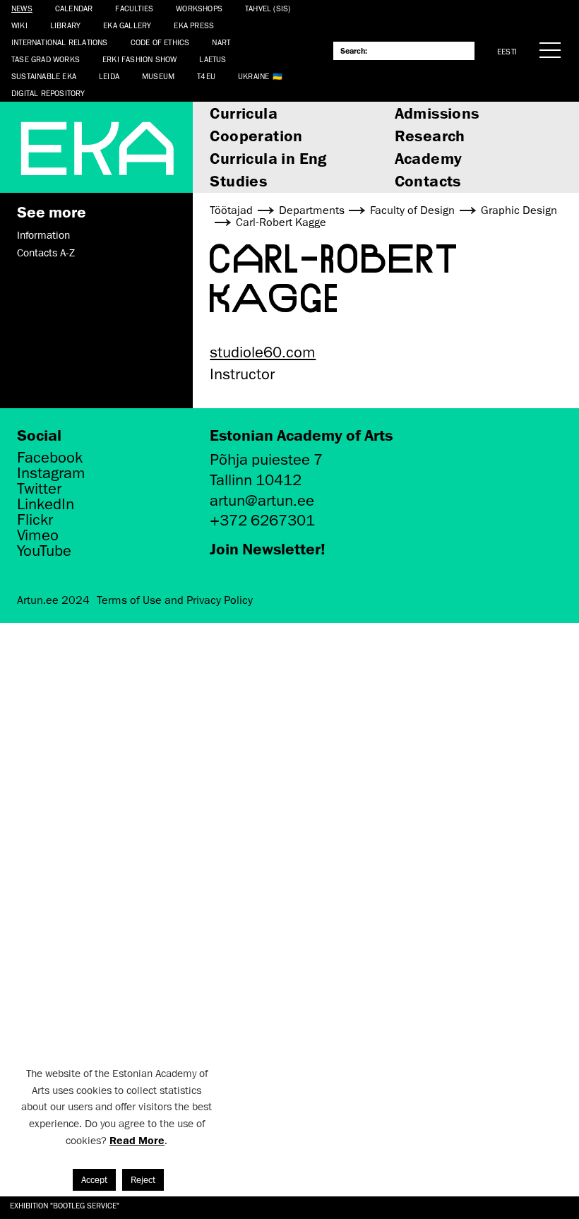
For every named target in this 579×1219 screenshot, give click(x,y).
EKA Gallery (127, 25)
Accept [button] (94, 1180)
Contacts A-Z (46, 252)
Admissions (437, 112)
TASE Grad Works (45, 59)
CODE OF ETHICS (160, 42)
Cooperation (256, 135)
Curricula (243, 112)
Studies (238, 180)
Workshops (199, 8)
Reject (143, 1180)
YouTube (44, 551)
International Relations (59, 42)
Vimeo (38, 535)
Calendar (74, 8)
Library (65, 25)
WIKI (19, 25)
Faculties (134, 8)
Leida (109, 76)
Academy (428, 158)
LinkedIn (45, 504)
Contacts (428, 180)
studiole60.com (263, 352)
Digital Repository (48, 92)
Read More (137, 1140)
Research (430, 135)
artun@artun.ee (262, 500)
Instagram (51, 473)
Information (43, 235)
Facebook (50, 457)
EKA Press (194, 25)
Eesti (507, 51)
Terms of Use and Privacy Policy (175, 600)
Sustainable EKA (43, 76)
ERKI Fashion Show (139, 59)
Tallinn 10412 (256, 479)
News (21, 8)
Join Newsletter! (268, 548)
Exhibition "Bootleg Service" (64, 1205)
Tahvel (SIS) (267, 8)
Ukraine (253, 76)
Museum (158, 76)
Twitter (39, 488)
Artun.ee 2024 (53, 600)
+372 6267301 (262, 520)
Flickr (35, 520)
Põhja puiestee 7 (266, 459)
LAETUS (212, 59)
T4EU (206, 76)
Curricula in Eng (268, 158)
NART (221, 42)
